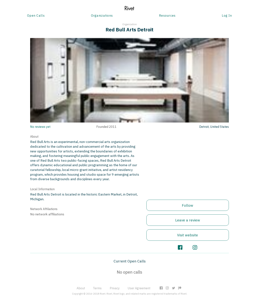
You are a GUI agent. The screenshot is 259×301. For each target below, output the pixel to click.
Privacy (115, 288)
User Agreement (139, 288)
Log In (227, 15)
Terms (97, 288)
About (81, 288)
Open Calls (36, 15)
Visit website (187, 235)
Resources (167, 15)
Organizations (102, 15)
